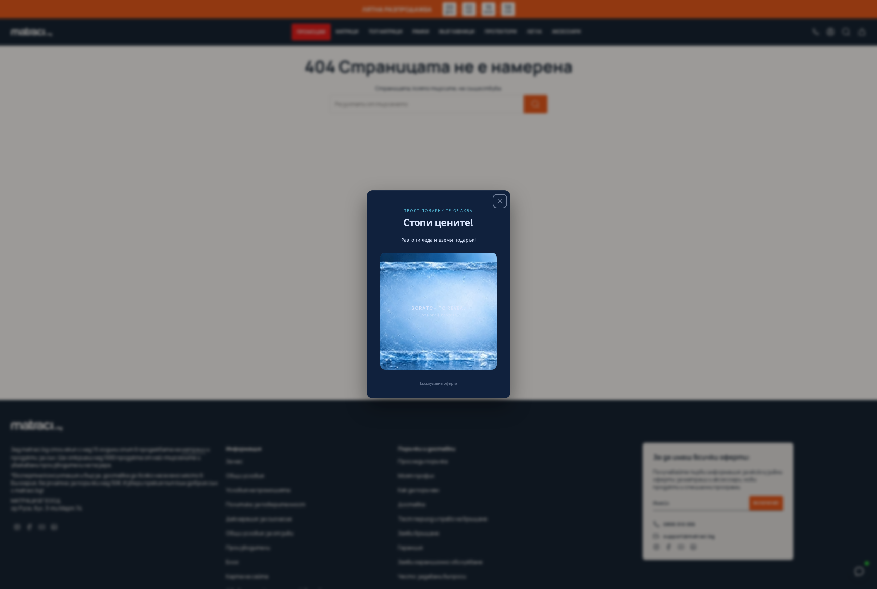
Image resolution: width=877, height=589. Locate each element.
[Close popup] (500, 201)
